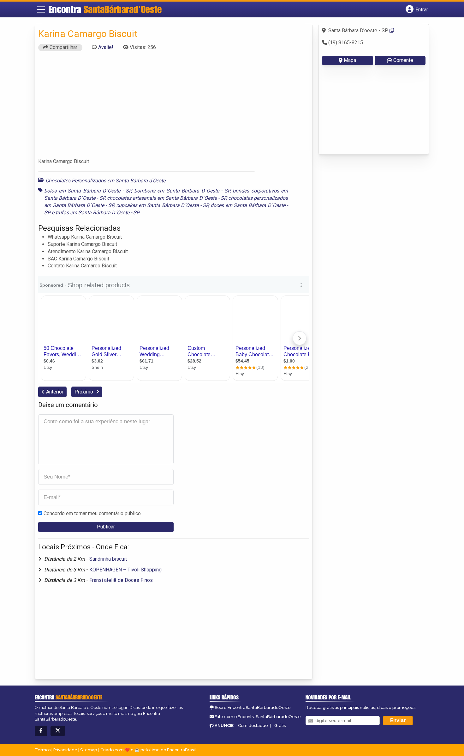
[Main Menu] (41, 9)
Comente (403, 60)
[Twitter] (58, 731)
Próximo (84, 392)
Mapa (350, 60)
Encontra (105, 9)
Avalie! (105, 47)
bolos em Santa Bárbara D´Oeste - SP (87, 191)
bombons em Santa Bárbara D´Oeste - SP (182, 191)
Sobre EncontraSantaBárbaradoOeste (253, 707)
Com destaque (253, 725)
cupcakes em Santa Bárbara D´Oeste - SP (162, 205)
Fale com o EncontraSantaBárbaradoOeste (258, 716)
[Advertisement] (173, 107)
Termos (43, 749)
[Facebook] (41, 731)
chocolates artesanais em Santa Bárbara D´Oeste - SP (166, 198)
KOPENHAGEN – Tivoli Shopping (125, 570)
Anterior (54, 392)
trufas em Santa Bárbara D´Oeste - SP (98, 213)
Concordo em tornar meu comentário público (92, 513)
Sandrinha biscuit (108, 559)
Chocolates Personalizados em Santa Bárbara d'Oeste (105, 181)
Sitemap (88, 749)
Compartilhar (62, 47)
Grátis (280, 725)
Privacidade (65, 749)
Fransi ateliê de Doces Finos (121, 580)
